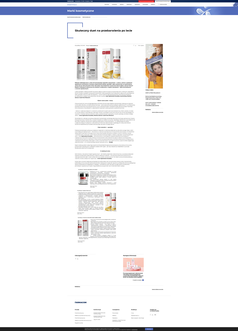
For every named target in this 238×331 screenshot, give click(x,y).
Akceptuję (149, 329)
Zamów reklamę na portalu (157, 112)
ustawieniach (134, 329)
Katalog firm (137, 4)
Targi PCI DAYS (97, 319)
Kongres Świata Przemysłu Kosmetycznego (99, 313)
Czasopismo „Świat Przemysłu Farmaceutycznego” (119, 321)
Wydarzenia (129, 4)
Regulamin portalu (79, 322)
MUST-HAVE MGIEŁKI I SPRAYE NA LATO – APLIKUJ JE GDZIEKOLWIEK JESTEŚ (153, 104)
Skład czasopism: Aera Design (137, 318)
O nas (132, 313)
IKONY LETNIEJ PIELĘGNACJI (153, 93)
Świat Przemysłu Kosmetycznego (163, 1)
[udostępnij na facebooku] (133, 45)
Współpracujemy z (135, 315)
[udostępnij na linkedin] (135, 45)
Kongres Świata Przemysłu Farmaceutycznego (99, 317)
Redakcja (153, 4)
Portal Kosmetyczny (79, 313)
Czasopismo (114, 4)
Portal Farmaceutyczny (80, 318)
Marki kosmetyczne (86, 17)
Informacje (107, 4)
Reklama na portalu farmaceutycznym (83, 320)
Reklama (121, 4)
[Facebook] (150, 315)
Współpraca (114, 318)
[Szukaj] (159, 4)
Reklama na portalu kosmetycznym (82, 315)
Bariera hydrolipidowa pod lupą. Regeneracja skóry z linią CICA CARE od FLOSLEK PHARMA (154, 98)
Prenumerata (145, 4)
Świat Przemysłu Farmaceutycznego (146, 1)
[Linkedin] (152, 315)
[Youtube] (155, 315)
